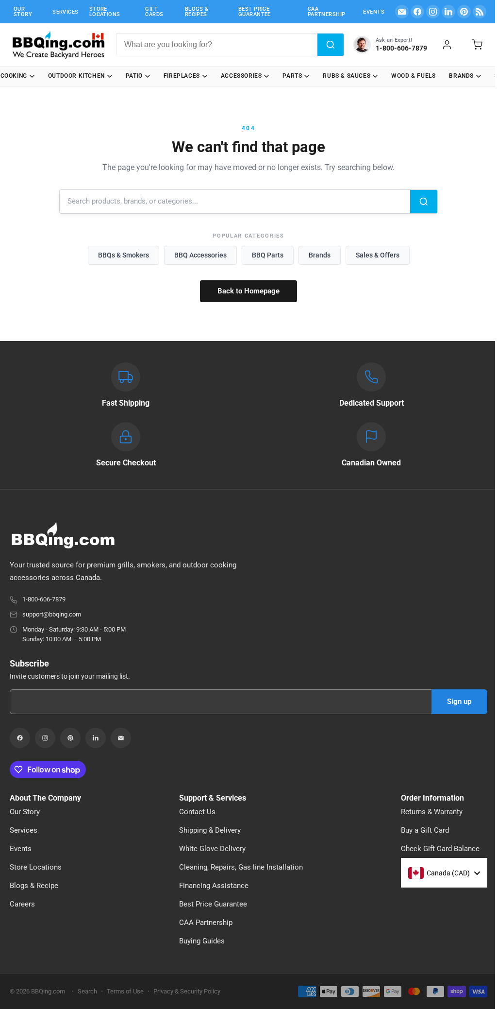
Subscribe (331, 562)
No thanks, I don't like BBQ (282, 585)
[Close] (416, 402)
